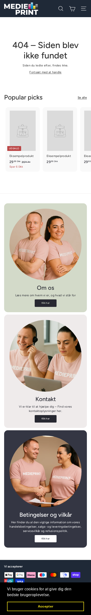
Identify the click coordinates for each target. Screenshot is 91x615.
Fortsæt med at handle (45, 72)
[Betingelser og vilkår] (45, 471)
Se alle (82, 97)
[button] (52, 595)
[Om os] (45, 244)
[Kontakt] (45, 356)
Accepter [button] (45, 606)
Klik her (45, 302)
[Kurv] (72, 8)
